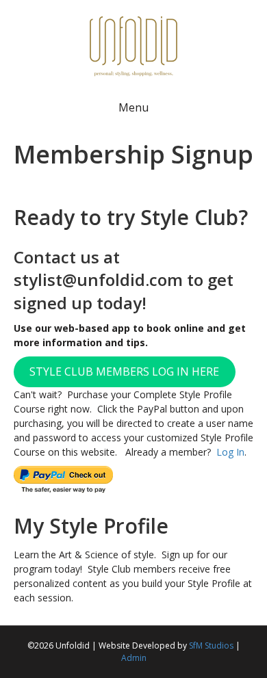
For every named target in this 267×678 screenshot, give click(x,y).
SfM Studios (211, 645)
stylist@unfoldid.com (98, 279)
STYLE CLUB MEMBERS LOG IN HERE (124, 371)
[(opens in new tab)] (133, 44)
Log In (230, 451)
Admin (134, 658)
